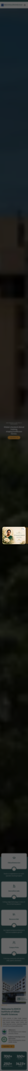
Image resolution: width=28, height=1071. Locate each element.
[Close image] (23, 529)
